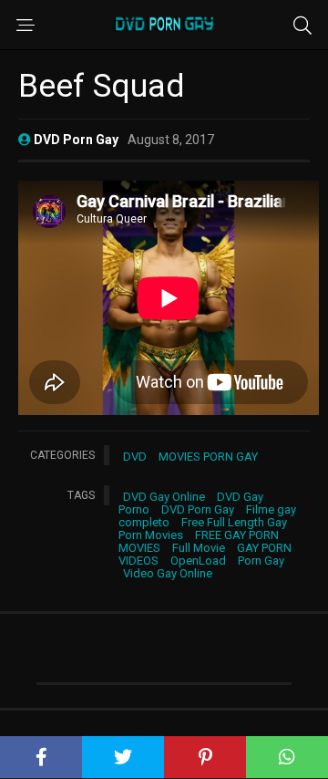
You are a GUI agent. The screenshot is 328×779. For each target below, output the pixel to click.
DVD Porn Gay (197, 509)
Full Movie (198, 548)
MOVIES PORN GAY (208, 456)
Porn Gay (261, 560)
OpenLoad (198, 560)
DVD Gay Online (164, 497)
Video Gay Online (167, 573)
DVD (135, 456)
